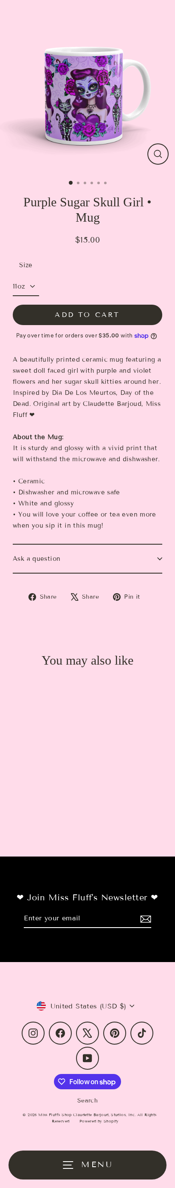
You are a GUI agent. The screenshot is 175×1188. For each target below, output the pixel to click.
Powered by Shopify (99, 1121)
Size (26, 265)
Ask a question (36, 559)
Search (87, 1100)
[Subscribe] (144, 918)
